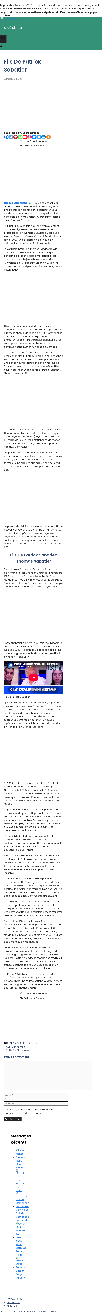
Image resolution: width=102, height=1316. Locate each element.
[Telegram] (39, 137)
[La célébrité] (9, 19)
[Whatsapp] (20, 137)
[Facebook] (6, 137)
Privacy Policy (14, 1299)
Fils (8, 1043)
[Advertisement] (33, 106)
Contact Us (13, 1302)
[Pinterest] (15, 137)
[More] (49, 137)
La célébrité (12, 27)
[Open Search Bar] (2, 46)
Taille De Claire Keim (18, 1050)
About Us (12, 1305)
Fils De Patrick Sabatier (18, 203)
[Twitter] (11, 137)
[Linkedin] (43, 137)
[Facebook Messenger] (34, 137)
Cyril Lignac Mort (15, 1046)
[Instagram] (29, 137)
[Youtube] (25, 137)
